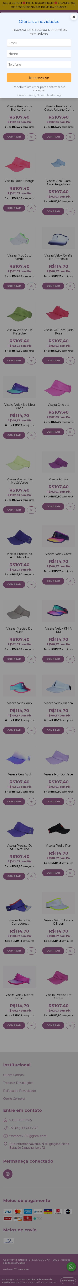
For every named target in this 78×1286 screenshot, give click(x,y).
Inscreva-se (39, 78)
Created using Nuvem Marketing (39, 95)
